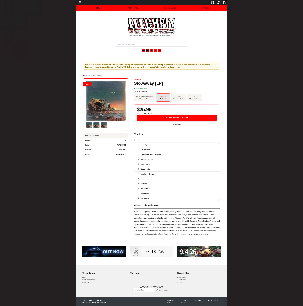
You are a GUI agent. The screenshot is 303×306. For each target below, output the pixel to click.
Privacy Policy (170, 302)
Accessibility (213, 300)
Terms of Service (184, 302)
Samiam (92, 75)
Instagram (182, 280)
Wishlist (178, 124)
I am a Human (163, 290)
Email (180, 282)
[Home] (151, 26)
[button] (133, 8)
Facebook (182, 277)
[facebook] (151, 50)
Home (85, 75)
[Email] (160, 50)
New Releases (169, 8)
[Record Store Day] (147, 50)
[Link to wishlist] (212, 3)
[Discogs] (143, 50)
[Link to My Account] (218, 3)
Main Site (206, 8)
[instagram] (156, 50)
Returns (198, 300)
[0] (224, 3)
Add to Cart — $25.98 (178, 118)
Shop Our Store (88, 280)
